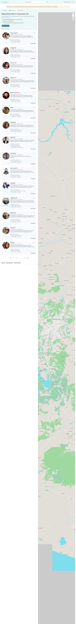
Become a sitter (67, 2)
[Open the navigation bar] (73, 2)
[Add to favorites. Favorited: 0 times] (34, 63)
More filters (20, 10)
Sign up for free (5, 25)
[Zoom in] (73, 14)
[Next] (27, 258)
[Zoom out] (73, 16)
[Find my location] (73, 19)
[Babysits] (5, 2)
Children (5, 10)
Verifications (12, 10)
